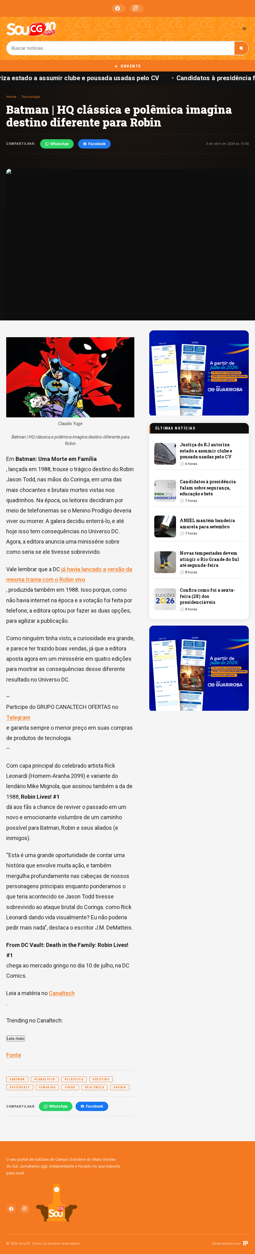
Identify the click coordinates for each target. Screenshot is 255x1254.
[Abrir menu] (244, 28)
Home (11, 97)
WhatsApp (59, 144)
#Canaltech (44, 1079)
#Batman (17, 1079)
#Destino (101, 1079)
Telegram (18, 717)
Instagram (137, 8)
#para (70, 1087)
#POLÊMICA (94, 1087)
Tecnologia (30, 97)
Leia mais (15, 1038)
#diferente (20, 1087)
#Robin (120, 1087)
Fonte (13, 1055)
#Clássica (74, 1079)
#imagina (47, 1087)
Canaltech (62, 993)
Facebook (118, 8)
